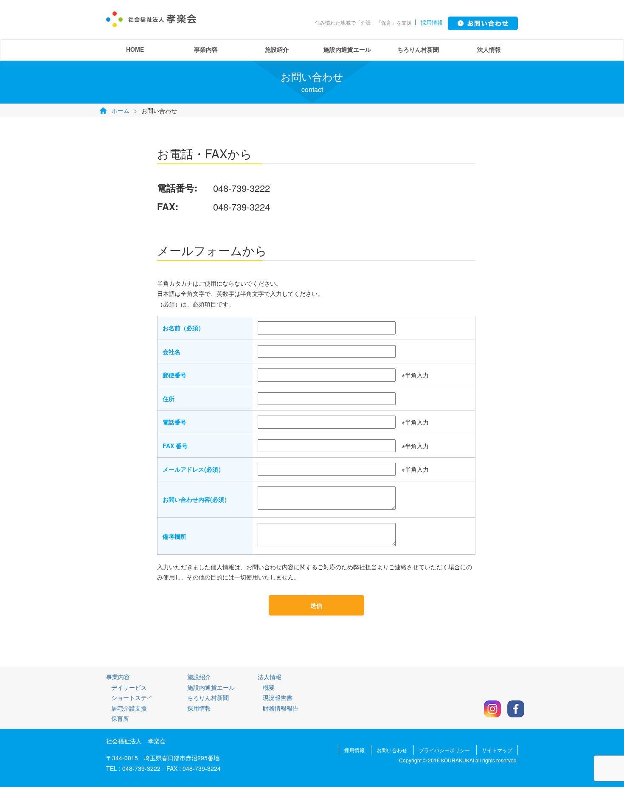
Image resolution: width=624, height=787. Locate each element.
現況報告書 (277, 697)
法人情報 (489, 49)
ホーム (120, 110)
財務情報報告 (280, 708)
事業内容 (206, 49)
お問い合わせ (392, 749)
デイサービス (129, 687)
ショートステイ (132, 697)
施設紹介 (277, 49)
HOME (135, 49)
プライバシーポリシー (444, 749)
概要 (269, 687)
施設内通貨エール (347, 49)
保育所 (120, 718)
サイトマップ (497, 749)
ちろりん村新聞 (418, 49)
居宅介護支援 (129, 708)
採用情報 (432, 22)
